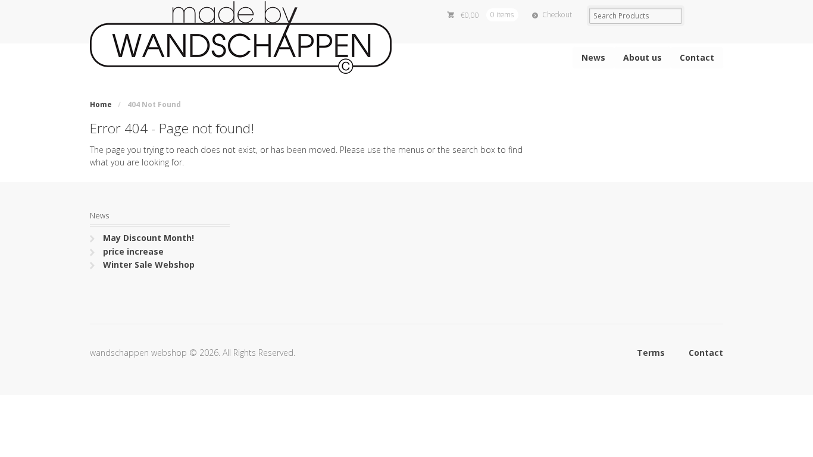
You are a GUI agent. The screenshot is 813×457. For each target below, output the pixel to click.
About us (642, 57)
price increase (133, 251)
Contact (697, 57)
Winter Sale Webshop (149, 264)
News (593, 57)
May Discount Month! (148, 237)
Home (101, 104)
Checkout (557, 15)
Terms (651, 352)
